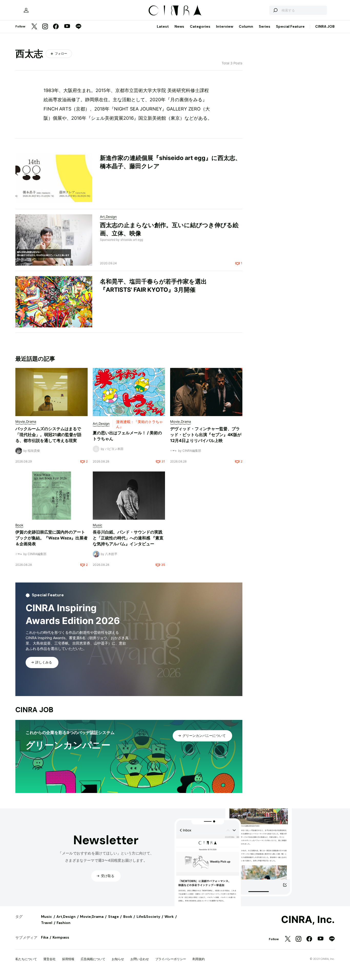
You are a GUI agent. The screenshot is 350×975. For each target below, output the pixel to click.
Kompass (61, 937)
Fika (44, 937)
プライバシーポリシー (170, 959)
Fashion (63, 922)
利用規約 (198, 959)
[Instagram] (45, 27)
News (179, 26)
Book (127, 916)
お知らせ (118, 959)
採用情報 (68, 959)
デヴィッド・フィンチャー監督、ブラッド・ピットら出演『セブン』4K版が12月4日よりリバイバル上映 (205, 434)
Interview (224, 26)
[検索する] (275, 10)
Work (169, 916)
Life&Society (148, 916)
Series (264, 26)
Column (246, 26)
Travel (46, 922)
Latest (163, 26)
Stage (113, 916)
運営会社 (49, 959)
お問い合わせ (139, 959)
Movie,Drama (92, 916)
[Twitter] (34, 27)
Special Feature (290, 26)
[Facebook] (56, 27)
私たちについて (26, 959)
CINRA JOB (325, 26)
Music (46, 916)
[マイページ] (26, 10)
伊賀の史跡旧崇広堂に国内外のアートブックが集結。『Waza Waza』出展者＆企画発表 (51, 537)
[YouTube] (67, 27)
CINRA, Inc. (308, 919)
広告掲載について (93, 959)
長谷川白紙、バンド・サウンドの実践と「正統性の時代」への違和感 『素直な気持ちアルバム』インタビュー (128, 537)
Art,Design (66, 916)
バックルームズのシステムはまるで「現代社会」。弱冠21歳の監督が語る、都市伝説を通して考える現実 (48, 434)
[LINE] (78, 27)
